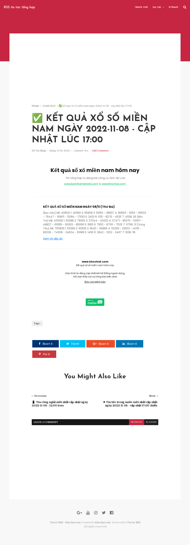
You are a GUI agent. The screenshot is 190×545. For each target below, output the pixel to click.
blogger (151, 422)
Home (35, 105)
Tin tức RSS (133, 522)
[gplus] (79, 512)
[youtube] (88, 512)
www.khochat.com (114, 184)
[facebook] (111, 512)
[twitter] (104, 512)
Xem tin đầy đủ (53, 238)
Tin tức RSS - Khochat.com (65, 522)
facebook (136, 422)
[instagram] (96, 512)
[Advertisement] (95, 78)
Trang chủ (141, 7)
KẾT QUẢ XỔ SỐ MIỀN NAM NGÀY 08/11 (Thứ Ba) (79, 207)
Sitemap (173, 7)
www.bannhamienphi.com (81, 184)
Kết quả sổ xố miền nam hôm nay (95, 170)
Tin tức (156, 8)
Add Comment (100, 150)
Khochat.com (102, 522)
